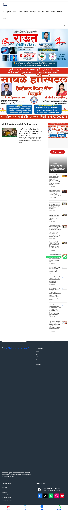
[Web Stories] (42, 507)
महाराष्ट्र (20, 11)
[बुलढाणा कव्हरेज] (4, 5)
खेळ (43, 11)
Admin (22, 135)
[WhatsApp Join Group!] (65, 257)
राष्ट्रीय (26, 11)
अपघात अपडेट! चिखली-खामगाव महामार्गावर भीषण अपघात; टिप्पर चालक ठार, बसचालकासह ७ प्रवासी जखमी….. (54, 216)
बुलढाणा (9, 11)
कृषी (39, 11)
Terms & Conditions (7, 500)
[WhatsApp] (59, 507)
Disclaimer (4, 492)
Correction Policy (6, 497)
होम (4, 11)
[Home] (8, 507)
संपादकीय (59, 11)
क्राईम (47, 11)
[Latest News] (25, 507)
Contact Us (5, 489)
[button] (64, 25)
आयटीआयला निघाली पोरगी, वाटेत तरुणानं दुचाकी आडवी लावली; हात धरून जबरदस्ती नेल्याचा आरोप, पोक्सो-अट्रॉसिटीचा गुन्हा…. (54, 279)
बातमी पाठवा (38, 364)
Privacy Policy (5, 495)
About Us (4, 487)
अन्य (4, 18)
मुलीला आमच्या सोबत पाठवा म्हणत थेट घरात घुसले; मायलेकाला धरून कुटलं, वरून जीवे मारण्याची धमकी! (55, 269)
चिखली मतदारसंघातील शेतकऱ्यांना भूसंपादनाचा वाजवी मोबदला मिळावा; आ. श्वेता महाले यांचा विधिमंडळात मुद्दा (30, 131)
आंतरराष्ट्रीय (33, 11)
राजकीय (53, 11)
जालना (14, 11)
